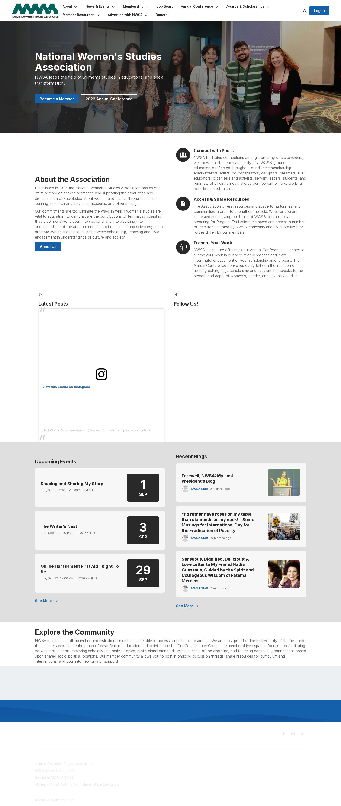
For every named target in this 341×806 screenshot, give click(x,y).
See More (43, 600)
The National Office (265, 768)
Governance (260, 764)
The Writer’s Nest (59, 526)
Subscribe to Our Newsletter (152, 764)
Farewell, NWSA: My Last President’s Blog (207, 478)
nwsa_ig (97, 430)
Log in (319, 10)
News (195, 772)
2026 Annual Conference (109, 99)
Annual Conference (145, 768)
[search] (299, 11)
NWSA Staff (199, 488)
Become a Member (57, 99)
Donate (196, 767)
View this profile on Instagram (66, 387)
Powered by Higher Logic (286, 800)
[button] (70, 6)
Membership (139, 773)
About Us (48, 246)
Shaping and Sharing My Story (72, 483)
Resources (199, 762)
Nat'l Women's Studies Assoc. (64, 430)
